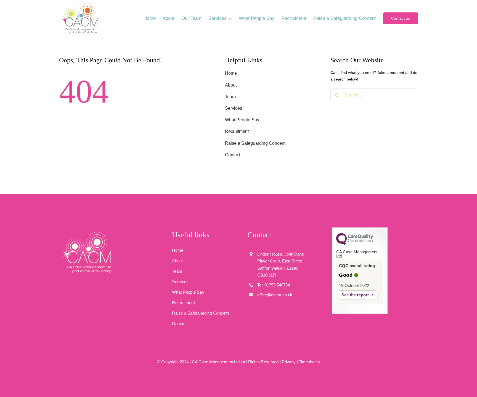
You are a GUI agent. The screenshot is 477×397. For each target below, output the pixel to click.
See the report (355, 295)
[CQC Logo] (354, 243)
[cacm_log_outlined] (86, 232)
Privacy (289, 362)
